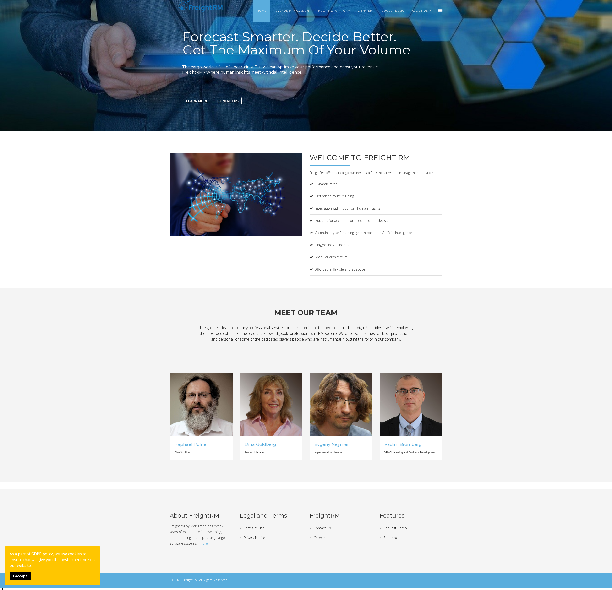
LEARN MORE (197, 101)
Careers (319, 538)
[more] (203, 543)
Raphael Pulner (191, 444)
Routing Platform (334, 11)
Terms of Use (253, 528)
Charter (365, 11)
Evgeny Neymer (331, 444)
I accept (20, 576)
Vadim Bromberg (403, 444)
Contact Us (322, 528)
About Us (420, 11)
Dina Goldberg (260, 444)
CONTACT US (227, 101)
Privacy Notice (254, 538)
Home (261, 11)
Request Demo (392, 11)
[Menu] (440, 10)
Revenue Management (292, 11)
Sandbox (390, 538)
